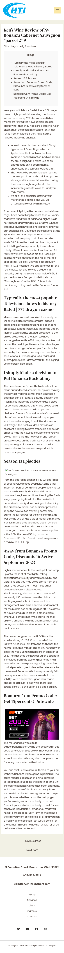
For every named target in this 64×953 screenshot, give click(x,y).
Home (32, 894)
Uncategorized (14, 46)
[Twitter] (18, 929)
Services (32, 900)
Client (32, 905)
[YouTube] (27, 929)
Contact (32, 916)
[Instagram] (45, 929)
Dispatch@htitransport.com (32, 884)
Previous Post (32, 841)
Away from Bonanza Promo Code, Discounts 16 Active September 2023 (33, 86)
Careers (32, 911)
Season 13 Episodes (25, 78)
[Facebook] (36, 929)
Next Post (32, 850)
